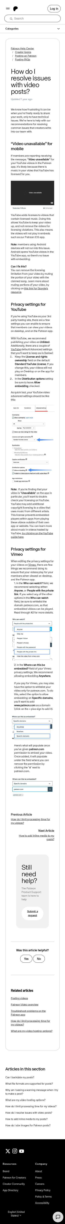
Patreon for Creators (14, 1177)
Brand (6, 1171)
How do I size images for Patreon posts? (27, 1125)
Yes (26, 958)
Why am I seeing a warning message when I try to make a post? (31, 1092)
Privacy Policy (42, 1190)
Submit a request (32, 913)
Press (38, 1177)
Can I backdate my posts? (19, 1077)
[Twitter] (7, 1152)
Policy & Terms (43, 1196)
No (39, 958)
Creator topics (23, 52)
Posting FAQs (22, 59)
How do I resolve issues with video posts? (28, 1112)
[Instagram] (14, 1152)
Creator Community (14, 1183)
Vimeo (32, 564)
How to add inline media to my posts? (26, 1119)
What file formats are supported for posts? (29, 1083)
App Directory (10, 1190)
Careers (39, 1183)
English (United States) (16, 1213)
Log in (54, 8)
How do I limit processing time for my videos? (30, 1022)
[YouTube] (21, 1152)
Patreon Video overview (24, 1004)
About (38, 1171)
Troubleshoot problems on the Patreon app (28, 1012)
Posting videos (19, 998)
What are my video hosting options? (31, 1031)
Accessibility (42, 1202)
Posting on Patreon (25, 55)
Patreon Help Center (22, 48)
